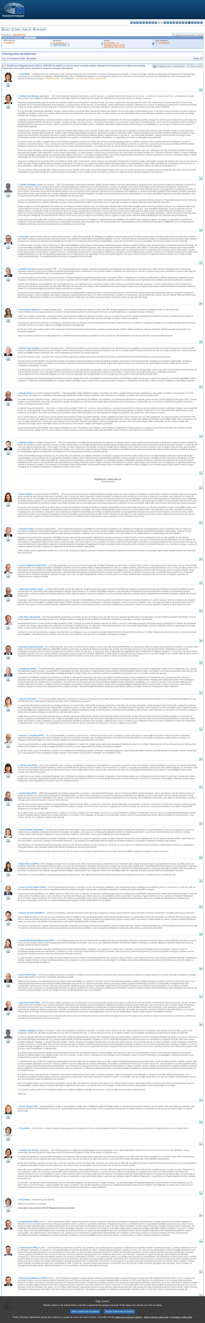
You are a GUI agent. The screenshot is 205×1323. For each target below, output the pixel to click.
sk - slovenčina (192, 22)
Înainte (25, 29)
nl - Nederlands (180, 22)
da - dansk (140, 22)
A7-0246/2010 (8, 43)
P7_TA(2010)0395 (162, 43)
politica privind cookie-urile (156, 1317)
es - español (134, 22)
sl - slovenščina (195, 22)
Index (7, 29)
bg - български (131, 22)
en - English (153, 22)
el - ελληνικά (149, 22)
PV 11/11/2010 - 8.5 (111, 43)
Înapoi (17, 29)
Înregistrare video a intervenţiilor (170, 66)
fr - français (156, 22)
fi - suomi (198, 22)
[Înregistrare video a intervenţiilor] (8, 85)
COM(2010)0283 (51, 78)
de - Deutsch (143, 22)
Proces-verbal (196, 66)
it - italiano (165, 22)
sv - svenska (201, 22)
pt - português (186, 22)
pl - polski (183, 22)
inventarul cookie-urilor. (182, 1317)
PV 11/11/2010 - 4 (60, 43)
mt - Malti (177, 22)
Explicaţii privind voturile (114, 45)
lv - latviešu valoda (168, 22)
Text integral (40, 29)
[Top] (201, 90)
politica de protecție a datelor (128, 1317)
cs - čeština (137, 22)
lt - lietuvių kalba (171, 22)
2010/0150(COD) (19, 35)
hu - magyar (174, 22)
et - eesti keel (146, 22)
